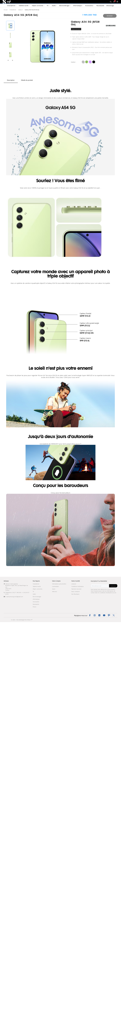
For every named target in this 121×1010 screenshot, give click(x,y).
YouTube (104, 615)
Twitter (113, 615)
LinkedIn (99, 615)
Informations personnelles (59, 584)
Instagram (94, 615)
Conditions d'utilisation (77, 586)
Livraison (73, 584)
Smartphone (36, 584)
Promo (34, 607)
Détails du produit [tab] (27, 80)
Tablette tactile (37, 586)
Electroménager (37, 596)
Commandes (55, 586)
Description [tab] (10, 80)
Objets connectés (37, 589)
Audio (34, 594)
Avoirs (53, 589)
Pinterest (109, 615)
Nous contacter (75, 591)
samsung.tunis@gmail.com (16, 596)
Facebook (90, 615)
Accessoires (36, 601)
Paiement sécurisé (76, 589)
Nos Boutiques (75, 594)
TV (33, 591)
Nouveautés (36, 604)
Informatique (36, 599)
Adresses (54, 591)
